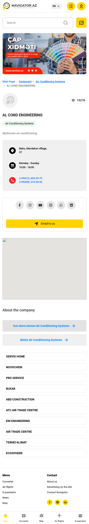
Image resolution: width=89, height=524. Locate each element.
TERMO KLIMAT (16, 442)
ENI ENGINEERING (18, 421)
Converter (7, 481)
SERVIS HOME (15, 356)
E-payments (9, 492)
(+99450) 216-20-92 (30, 181)
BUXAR (10, 388)
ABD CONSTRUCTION (20, 399)
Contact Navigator (57, 492)
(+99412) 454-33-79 (30, 178)
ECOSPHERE (14, 453)
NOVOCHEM (14, 367)
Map (5, 503)
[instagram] (57, 502)
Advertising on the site (59, 487)
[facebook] (49, 502)
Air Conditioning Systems (50, 81)
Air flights (7, 487)
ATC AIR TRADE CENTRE (22, 410)
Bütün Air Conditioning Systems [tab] (41, 340)
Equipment (25, 81)
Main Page (8, 81)
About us (52, 481)
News (5, 497)
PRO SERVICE (15, 378)
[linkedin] (65, 502)
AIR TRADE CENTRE (19, 431)
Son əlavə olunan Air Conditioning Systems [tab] (41, 326)
